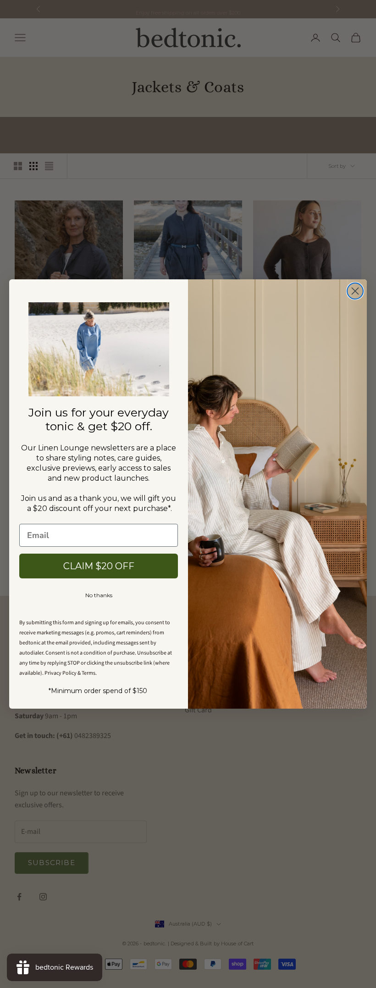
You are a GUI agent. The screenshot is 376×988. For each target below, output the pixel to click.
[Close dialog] (355, 291)
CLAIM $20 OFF (98, 566)
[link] (98, 349)
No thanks (98, 595)
